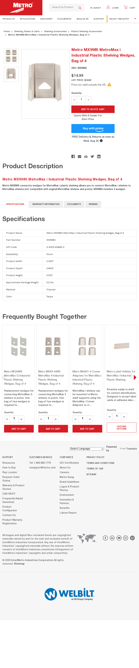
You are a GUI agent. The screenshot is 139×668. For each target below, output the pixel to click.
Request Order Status (11, 479)
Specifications (15, 204)
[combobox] (62, 7)
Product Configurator (9, 509)
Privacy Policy (95, 457)
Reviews (93, 204)
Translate (131, 449)
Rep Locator (9, 472)
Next (135, 377)
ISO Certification (69, 463)
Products (9, 18)
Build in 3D (83, 18)
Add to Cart (19, 428)
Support (99, 18)
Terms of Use (95, 468)
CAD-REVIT (9, 494)
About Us (65, 468)
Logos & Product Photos (69, 488)
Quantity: (76, 93)
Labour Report (68, 513)
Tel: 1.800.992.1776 (40, 463)
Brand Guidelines (69, 482)
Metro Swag (67, 477)
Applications (27, 18)
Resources (8, 463)
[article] (18, 380)
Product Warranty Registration (12, 522)
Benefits (65, 508)
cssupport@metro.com (42, 468)
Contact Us (9, 515)
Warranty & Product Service (13, 487)
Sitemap (91, 474)
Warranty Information (45, 204)
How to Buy (9, 468)
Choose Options (121, 427)
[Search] (80, 7)
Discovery (46, 18)
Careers (64, 472)
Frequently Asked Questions (12, 500)
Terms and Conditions (100, 463)
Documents (64, 18)
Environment (67, 495)
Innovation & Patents (67, 502)
